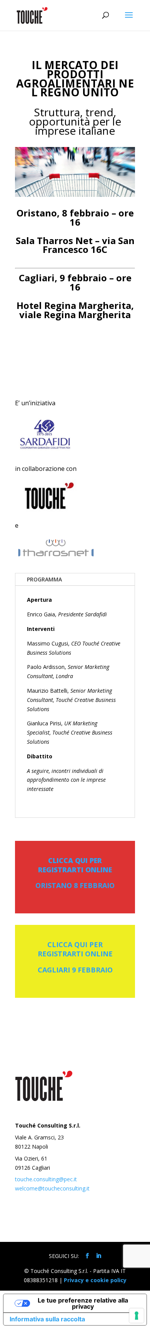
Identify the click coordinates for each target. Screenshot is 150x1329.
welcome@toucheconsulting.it (52, 1188)
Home (43, 1231)
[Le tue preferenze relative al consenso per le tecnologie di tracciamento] (136, 1315)
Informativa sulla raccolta (47, 1319)
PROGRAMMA (44, 579)
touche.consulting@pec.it (46, 1179)
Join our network (83, 1231)
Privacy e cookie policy (95, 1280)
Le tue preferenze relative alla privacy (83, 1303)
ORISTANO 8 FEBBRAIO (75, 885)
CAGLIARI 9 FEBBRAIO (75, 969)
